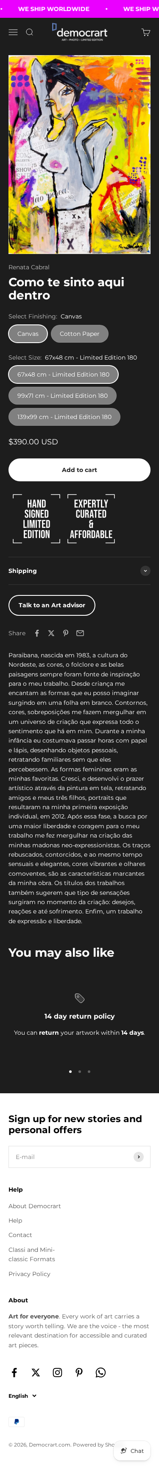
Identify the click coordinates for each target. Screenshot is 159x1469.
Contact (20, 1235)
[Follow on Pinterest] (79, 1372)
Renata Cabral (29, 267)
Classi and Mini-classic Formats (31, 1254)
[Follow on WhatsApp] (100, 1372)
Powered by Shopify (98, 1444)
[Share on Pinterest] (66, 633)
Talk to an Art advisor (52, 605)
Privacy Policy (29, 1274)
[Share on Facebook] (37, 633)
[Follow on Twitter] (36, 1372)
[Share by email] (80, 633)
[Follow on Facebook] (14, 1372)
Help (15, 1220)
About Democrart (34, 1206)
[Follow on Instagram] (57, 1372)
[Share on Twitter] (51, 633)
